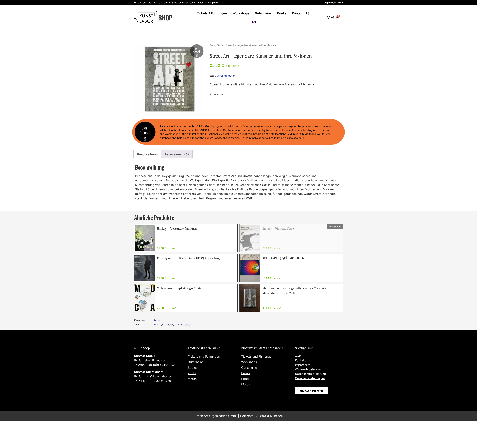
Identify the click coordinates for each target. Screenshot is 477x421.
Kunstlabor (167, 324)
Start (212, 45)
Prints (296, 13)
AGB (298, 356)
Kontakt (300, 360)
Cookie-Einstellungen (310, 378)
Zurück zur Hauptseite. (208, 2)
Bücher (220, 45)
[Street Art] (169, 79)
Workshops (241, 13)
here (301, 137)
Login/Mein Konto (333, 2)
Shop (165, 17)
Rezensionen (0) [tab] (176, 154)
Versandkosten (226, 75)
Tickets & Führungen (212, 13)
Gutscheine (263, 13)
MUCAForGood (182, 324)
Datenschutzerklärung (310, 374)
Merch (192, 379)
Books (281, 13)
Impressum (302, 365)
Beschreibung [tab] (147, 154)
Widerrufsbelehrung (309, 369)
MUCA (157, 324)
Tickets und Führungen (204, 356)
